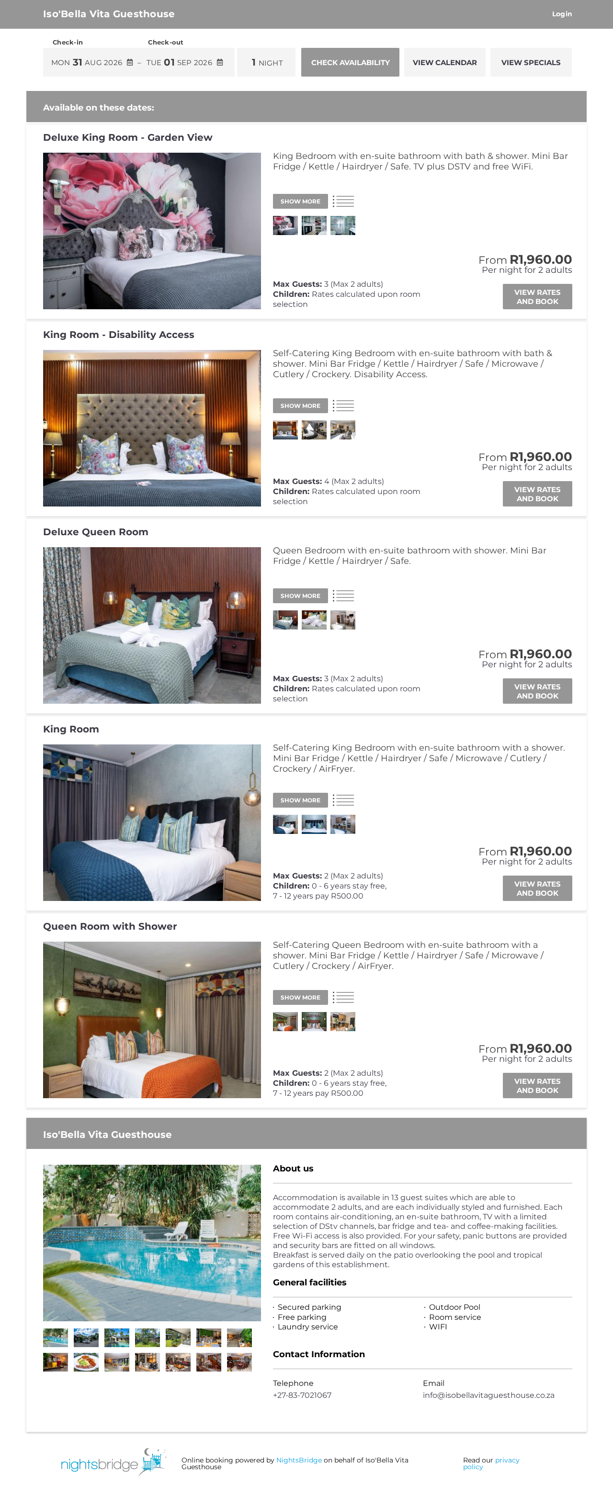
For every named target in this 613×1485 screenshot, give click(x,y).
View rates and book (537, 297)
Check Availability (350, 62)
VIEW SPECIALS (531, 62)
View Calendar (445, 62)
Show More (300, 201)
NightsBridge (299, 1460)
